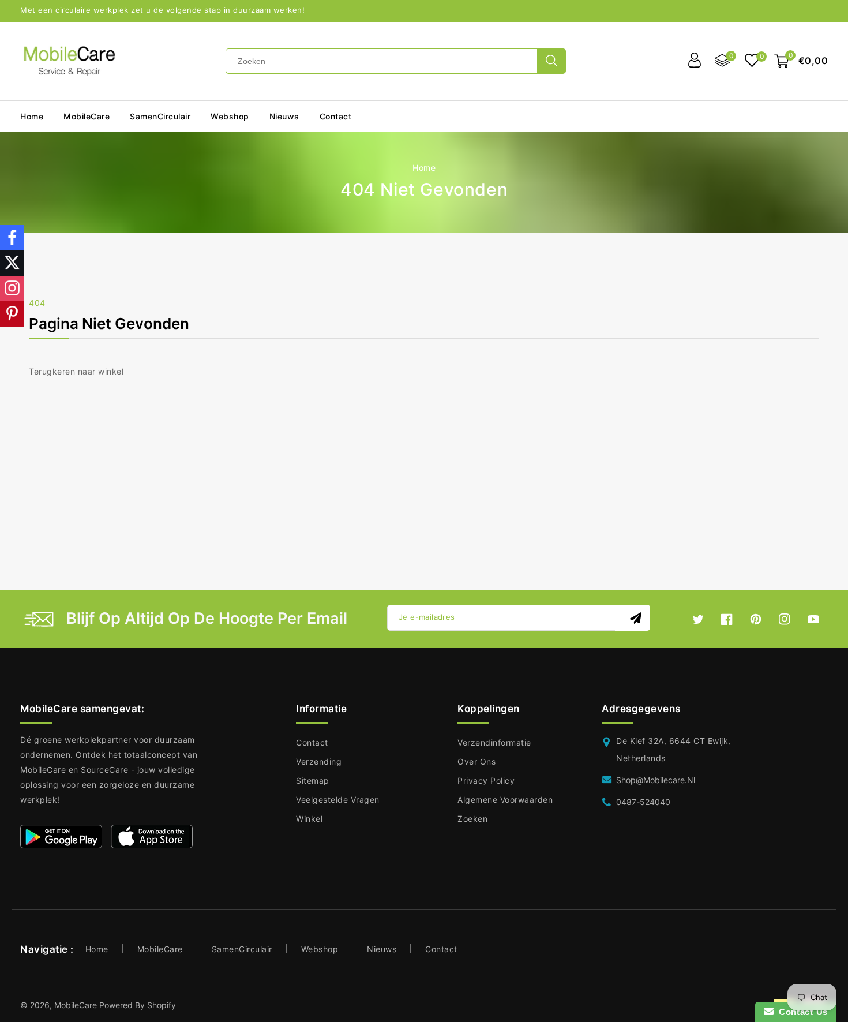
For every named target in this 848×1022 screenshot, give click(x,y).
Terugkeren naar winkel (76, 371)
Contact (312, 742)
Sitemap (312, 780)
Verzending (319, 761)
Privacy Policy (486, 780)
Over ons (476, 761)
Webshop (230, 116)
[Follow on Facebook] (12, 237)
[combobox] (382, 61)
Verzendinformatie (494, 742)
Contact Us (801, 1012)
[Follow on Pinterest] (12, 314)
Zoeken (472, 818)
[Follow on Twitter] (12, 263)
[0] (752, 61)
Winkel (309, 818)
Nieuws (381, 949)
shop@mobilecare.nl (655, 780)
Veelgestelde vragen (338, 799)
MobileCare (160, 949)
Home (424, 168)
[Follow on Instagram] (12, 288)
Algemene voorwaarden (505, 799)
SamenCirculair (160, 116)
